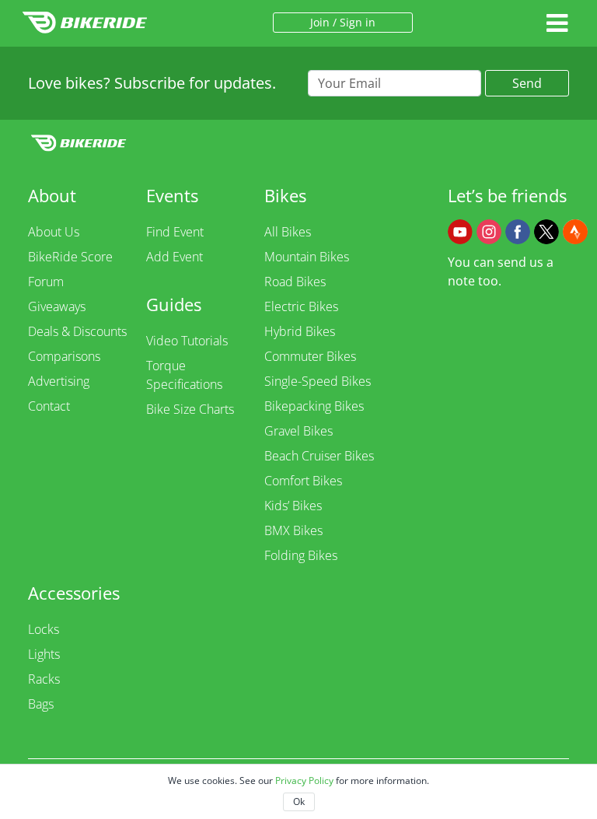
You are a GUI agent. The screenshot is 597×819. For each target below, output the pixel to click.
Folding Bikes (300, 555)
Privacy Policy (304, 780)
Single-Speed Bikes (317, 381)
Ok (299, 801)
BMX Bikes (293, 530)
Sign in (357, 22)
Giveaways (57, 306)
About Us (53, 231)
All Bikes (287, 231)
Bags (41, 703)
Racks (44, 679)
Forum (46, 281)
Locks (43, 629)
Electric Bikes (301, 306)
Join (320, 22)
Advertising (58, 381)
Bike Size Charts (190, 409)
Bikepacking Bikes (314, 406)
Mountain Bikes (306, 256)
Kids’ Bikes (293, 505)
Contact (49, 406)
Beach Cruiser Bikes (319, 455)
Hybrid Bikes (299, 331)
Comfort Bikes (303, 480)
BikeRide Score (70, 256)
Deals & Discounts (77, 331)
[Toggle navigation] (556, 22)
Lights (44, 654)
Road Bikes (295, 281)
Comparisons (64, 356)
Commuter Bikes (310, 356)
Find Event (175, 231)
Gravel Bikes (298, 430)
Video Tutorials (187, 340)
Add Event (174, 256)
